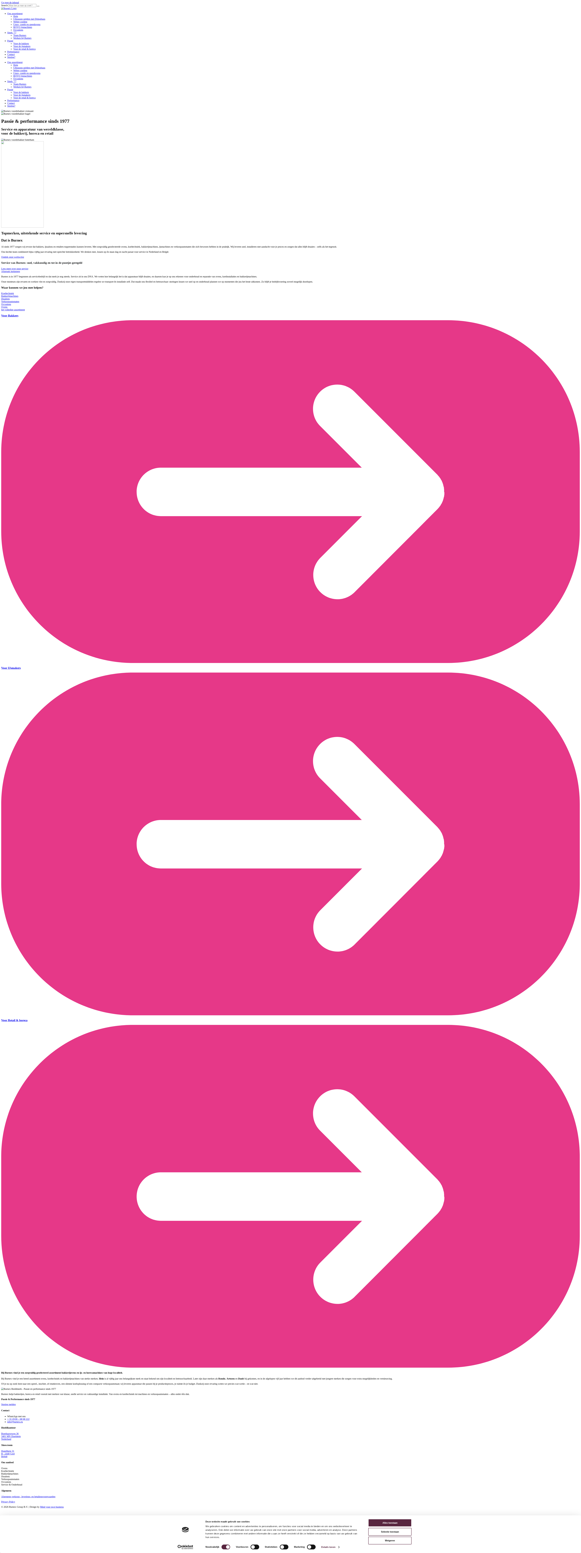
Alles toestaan (389, 1523)
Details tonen (328, 1547)
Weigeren (390, 1540)
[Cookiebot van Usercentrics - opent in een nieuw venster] (185, 1547)
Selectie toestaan (390, 1531)
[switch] (255, 1547)
